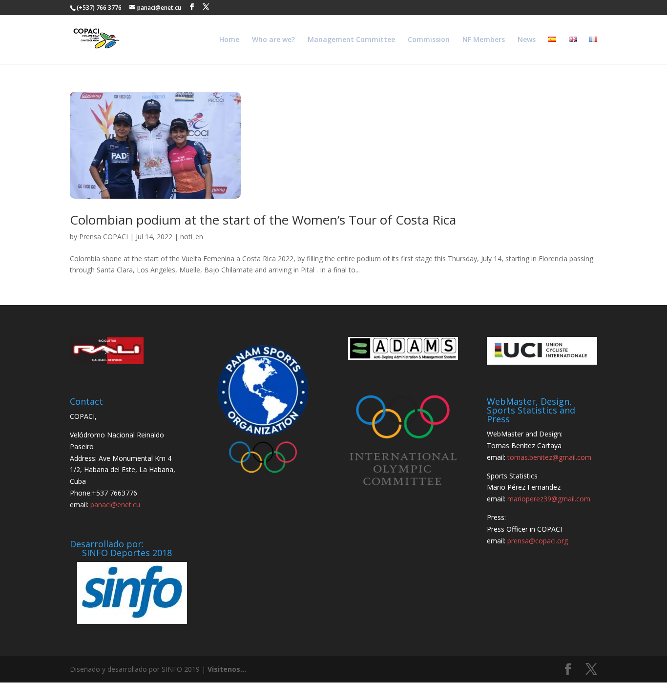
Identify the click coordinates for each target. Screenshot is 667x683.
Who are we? (273, 40)
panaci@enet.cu (115, 504)
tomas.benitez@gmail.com (549, 457)
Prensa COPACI (103, 236)
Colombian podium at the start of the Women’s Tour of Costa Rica (263, 219)
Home (229, 40)
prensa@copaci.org (537, 540)
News (527, 40)
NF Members (483, 40)
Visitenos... (227, 669)
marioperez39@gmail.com (548, 498)
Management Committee (351, 40)
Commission (429, 40)
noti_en (191, 236)
